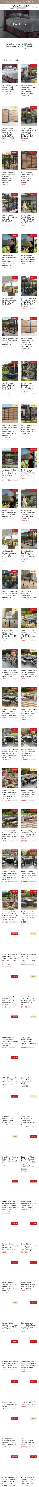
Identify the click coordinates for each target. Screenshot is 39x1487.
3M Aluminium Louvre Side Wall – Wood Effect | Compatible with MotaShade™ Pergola (27, 177)
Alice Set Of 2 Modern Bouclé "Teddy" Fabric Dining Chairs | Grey (28, 594)
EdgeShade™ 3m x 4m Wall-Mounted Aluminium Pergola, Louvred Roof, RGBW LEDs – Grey (10, 1205)
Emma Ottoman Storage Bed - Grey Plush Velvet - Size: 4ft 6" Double (28, 1285)
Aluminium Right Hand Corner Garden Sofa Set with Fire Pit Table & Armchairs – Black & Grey (10, 875)
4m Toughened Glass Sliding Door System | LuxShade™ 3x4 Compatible (10, 594)
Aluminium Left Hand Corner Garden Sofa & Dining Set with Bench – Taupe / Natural (29, 713)
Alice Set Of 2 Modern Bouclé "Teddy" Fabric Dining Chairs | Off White (9, 634)
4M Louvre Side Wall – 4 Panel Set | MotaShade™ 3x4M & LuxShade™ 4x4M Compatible (28, 429)
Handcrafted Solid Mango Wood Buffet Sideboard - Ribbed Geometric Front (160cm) (28, 1365)
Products (23, 48)
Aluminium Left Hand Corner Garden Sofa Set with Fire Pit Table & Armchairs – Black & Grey (10, 753)
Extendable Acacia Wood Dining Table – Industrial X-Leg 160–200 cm (28, 1326)
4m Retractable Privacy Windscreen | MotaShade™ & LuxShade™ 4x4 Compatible (28, 514)
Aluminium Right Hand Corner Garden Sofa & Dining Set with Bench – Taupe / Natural (29, 835)
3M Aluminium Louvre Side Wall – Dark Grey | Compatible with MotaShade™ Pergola (9, 177)
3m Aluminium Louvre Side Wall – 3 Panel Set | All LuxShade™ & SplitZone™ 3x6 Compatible (28, 133)
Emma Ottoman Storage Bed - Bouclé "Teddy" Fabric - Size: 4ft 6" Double (10, 1247)
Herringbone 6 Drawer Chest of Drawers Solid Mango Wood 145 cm (29, 1441)
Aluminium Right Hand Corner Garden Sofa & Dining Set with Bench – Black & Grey (28, 794)
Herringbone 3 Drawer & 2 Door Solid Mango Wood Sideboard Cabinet (9, 1441)
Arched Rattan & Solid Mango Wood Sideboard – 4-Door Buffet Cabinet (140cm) (9, 1001)
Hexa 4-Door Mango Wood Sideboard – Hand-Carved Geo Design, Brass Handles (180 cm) (9, 1481)
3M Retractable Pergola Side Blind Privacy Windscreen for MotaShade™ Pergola (28, 219)
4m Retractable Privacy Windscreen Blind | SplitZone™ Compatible (9, 513)
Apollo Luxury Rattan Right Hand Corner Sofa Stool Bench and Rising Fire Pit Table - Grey (10, 958)
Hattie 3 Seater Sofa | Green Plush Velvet (28, 1403)
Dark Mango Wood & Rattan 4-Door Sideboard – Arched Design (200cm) (10, 1160)
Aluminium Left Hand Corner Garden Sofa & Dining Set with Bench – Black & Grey (29, 673)
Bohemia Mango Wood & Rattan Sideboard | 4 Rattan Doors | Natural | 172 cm (10, 1041)
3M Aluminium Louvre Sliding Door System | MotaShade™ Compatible (9, 219)
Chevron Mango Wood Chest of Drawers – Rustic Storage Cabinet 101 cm (28, 1041)
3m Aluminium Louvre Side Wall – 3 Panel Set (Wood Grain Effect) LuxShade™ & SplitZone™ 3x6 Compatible (9, 134)
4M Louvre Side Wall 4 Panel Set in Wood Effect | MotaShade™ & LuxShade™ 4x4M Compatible (9, 430)
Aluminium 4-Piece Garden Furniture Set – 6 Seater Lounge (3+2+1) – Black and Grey (28, 634)
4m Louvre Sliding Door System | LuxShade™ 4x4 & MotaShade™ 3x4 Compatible (9, 474)
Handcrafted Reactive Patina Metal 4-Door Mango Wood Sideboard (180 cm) (10, 1364)
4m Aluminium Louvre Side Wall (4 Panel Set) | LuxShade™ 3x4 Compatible (9, 387)
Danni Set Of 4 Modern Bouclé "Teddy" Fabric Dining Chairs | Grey (9, 1119)
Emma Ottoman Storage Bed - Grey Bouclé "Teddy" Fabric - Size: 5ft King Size (9, 1286)
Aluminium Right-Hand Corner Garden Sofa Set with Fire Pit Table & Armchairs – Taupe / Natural (10, 916)
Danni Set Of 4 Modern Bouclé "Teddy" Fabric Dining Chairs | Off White (28, 1120)
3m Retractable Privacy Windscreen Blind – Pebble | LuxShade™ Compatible (9, 302)
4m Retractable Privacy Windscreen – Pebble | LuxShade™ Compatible (9, 555)
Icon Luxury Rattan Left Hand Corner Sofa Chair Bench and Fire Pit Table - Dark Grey (28, 1481)
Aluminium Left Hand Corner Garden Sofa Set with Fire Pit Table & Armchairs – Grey (29, 753)
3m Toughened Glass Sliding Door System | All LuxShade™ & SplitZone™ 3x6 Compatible (28, 302)
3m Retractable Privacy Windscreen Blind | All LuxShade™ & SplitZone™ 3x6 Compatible (9, 260)
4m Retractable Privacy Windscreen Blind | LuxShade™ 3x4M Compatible (28, 473)
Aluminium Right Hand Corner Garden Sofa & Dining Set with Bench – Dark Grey (10, 835)
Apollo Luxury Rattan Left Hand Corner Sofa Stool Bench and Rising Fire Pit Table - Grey (29, 916)
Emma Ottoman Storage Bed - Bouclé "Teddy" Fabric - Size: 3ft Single (28, 1204)
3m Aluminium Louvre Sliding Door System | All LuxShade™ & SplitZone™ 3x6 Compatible (28, 90)
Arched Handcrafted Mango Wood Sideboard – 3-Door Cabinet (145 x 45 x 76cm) (28, 958)
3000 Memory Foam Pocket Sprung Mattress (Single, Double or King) (10, 88)
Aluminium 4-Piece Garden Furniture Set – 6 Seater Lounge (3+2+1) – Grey (10, 673)
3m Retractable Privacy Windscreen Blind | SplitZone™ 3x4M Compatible (28, 258)
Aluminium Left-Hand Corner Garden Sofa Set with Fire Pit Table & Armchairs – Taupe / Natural (10, 794)
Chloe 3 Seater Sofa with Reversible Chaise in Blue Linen (9, 1080)
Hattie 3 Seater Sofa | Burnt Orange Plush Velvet (10, 1404)
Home (14, 48)
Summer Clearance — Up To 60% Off (20, 2)
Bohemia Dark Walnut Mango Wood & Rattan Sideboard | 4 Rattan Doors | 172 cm (29, 1001)
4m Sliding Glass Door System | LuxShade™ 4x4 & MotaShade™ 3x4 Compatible (28, 555)
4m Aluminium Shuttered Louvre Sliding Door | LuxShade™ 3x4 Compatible (27, 387)
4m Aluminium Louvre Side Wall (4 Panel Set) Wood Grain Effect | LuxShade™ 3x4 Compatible (28, 343)
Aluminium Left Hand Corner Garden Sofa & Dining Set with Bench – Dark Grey (10, 712)
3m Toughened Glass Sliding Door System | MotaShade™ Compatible (10, 341)
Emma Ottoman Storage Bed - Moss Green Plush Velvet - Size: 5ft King (9, 1326)
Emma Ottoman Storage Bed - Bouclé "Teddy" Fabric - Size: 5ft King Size (28, 1247)
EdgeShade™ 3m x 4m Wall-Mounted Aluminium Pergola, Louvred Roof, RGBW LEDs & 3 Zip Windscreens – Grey (29, 1162)
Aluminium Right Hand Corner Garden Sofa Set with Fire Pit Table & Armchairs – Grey (28, 875)
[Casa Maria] (19, 7)
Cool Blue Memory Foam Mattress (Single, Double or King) (27, 1081)
